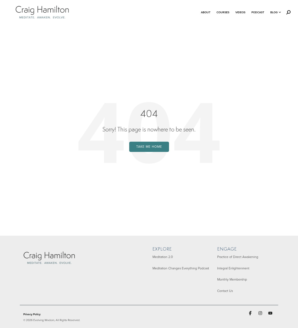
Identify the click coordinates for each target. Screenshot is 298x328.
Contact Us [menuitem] (225, 290)
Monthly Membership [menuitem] (232, 279)
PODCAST (257, 12)
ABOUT (205, 12)
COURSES (223, 12)
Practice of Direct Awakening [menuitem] (237, 256)
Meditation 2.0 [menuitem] (162, 256)
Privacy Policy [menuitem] (32, 314)
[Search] (288, 12)
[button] (251, 313)
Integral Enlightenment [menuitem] (233, 268)
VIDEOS (240, 12)
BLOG (274, 12)
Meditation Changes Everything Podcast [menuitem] (180, 268)
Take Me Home (149, 146)
